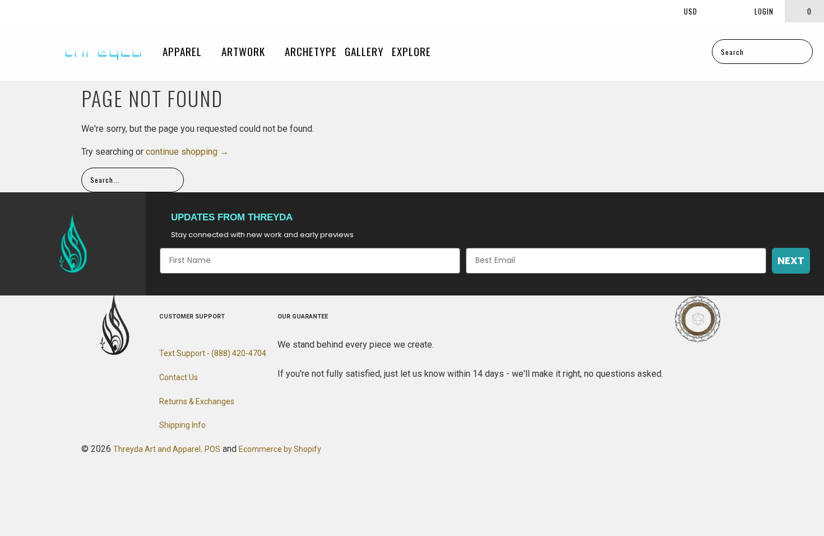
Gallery (364, 51)
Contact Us (178, 377)
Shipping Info (182, 425)
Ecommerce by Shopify (280, 449)
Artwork (244, 51)
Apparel (184, 51)
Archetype (311, 51)
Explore (413, 51)
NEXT (790, 260)
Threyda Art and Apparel (157, 449)
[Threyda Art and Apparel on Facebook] (13, 11)
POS (212, 449)
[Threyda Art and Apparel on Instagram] (31, 11)
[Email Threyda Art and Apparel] (50, 11)
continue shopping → (187, 151)
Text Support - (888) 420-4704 (212, 353)
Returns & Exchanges (196, 401)
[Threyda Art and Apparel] (86, 51)
